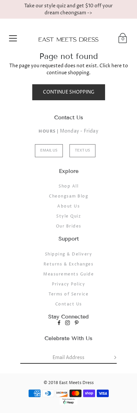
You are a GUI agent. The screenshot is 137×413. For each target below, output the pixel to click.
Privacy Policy (68, 284)
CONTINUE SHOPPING (68, 92)
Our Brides (68, 226)
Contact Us (68, 304)
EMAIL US (49, 150)
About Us (68, 206)
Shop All (68, 186)
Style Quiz (68, 216)
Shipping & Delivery (68, 254)
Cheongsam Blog (68, 196)
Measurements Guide (68, 274)
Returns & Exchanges (69, 264)
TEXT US (82, 150)
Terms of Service (68, 294)
